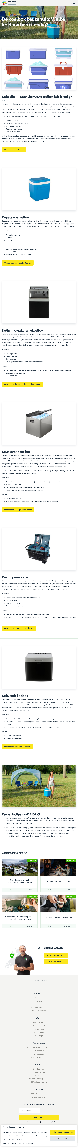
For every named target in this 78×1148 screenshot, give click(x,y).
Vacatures (39, 1075)
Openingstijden (39, 1069)
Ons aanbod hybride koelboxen (17, 747)
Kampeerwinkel (39, 1023)
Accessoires (39, 1054)
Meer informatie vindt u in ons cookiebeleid (18, 1143)
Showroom (39, 998)
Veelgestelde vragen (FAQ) (39, 1079)
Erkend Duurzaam (39, 1097)
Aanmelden (39, 1117)
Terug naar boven (38, 981)
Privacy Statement (53, 1122)
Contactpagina (39, 1072)
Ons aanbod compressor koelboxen (19, 628)
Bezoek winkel (39, 1032)
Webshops (39, 1035)
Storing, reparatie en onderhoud (39, 1047)
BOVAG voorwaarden (39, 1082)
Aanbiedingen (39, 1029)
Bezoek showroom (55, 955)
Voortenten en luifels (39, 1007)
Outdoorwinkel (39, 1026)
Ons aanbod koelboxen (13, 150)
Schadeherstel (39, 1051)
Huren (39, 1004)
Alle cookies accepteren (63, 1132)
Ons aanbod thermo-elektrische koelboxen (22, 384)
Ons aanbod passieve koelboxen (17, 263)
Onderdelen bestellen (39, 1057)
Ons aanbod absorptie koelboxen (18, 509)
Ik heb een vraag (55, 961)
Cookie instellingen (63, 1138)
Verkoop (39, 1001)
